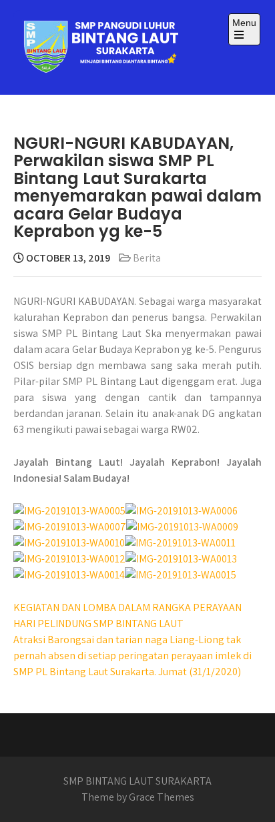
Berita (147, 258)
